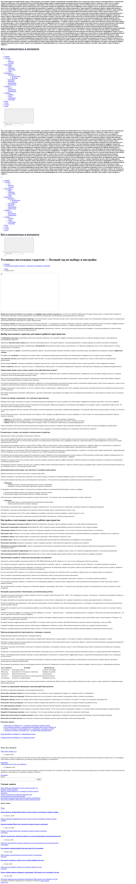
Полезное (4, 856)
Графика (7, 86)
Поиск (3, 777)
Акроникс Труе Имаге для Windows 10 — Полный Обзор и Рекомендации (27, 730)
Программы (8, 64)
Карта (6, 106)
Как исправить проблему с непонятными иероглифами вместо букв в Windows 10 (30, 727)
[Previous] (1, 807)
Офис (10, 66)
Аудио (6, 103)
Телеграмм (11, 99)
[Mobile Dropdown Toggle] (11, 58)
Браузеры (15, 78)
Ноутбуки (11, 81)
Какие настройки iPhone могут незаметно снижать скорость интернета (24, 824)
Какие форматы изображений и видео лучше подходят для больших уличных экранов (29, 812)
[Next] (3, 807)
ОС (9, 60)
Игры (6, 101)
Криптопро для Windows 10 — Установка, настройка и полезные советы (27, 725)
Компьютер (8, 73)
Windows (11, 61)
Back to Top (4, 882)
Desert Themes (44, 881)
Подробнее (4, 762)
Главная (6, 56)
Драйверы (11, 68)
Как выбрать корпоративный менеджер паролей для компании (20, 798)
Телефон (7, 93)
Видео (10, 88)
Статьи (6, 104)
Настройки (11, 79)
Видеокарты (12, 89)
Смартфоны (12, 98)
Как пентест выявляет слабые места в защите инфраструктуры (20, 799)
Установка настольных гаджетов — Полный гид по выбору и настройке (27, 266)
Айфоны (11, 94)
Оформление (12, 91)
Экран (3, 808)
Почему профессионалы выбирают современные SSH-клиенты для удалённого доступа (30, 872)
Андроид (11, 63)
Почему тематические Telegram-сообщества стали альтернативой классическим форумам (16, 795)
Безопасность (16, 76)
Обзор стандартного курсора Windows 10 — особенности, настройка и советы (29, 729)
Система (7, 58)
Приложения (12, 83)
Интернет (11, 74)
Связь (10, 71)
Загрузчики (11, 69)
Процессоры (12, 84)
